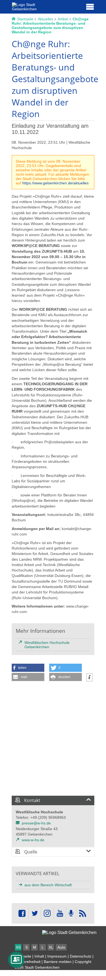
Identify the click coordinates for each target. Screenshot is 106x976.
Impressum (57, 956)
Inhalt (39, 956)
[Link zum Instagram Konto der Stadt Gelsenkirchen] (47, 913)
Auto (61, 947)
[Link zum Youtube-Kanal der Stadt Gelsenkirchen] (60, 913)
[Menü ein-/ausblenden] (89, 6)
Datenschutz (80, 956)
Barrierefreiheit (27, 961)
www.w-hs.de (33, 840)
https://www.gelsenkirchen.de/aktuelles (55, 183)
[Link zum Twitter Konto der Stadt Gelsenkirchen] (34, 913)
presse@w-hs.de (36, 823)
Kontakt (31, 800)
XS (18, 947)
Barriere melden (57, 961)
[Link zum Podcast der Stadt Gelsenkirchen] (71, 913)
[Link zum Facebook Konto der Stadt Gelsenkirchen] (22, 913)
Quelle (30, 852)
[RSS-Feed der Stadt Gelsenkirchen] (82, 913)
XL (51, 947)
